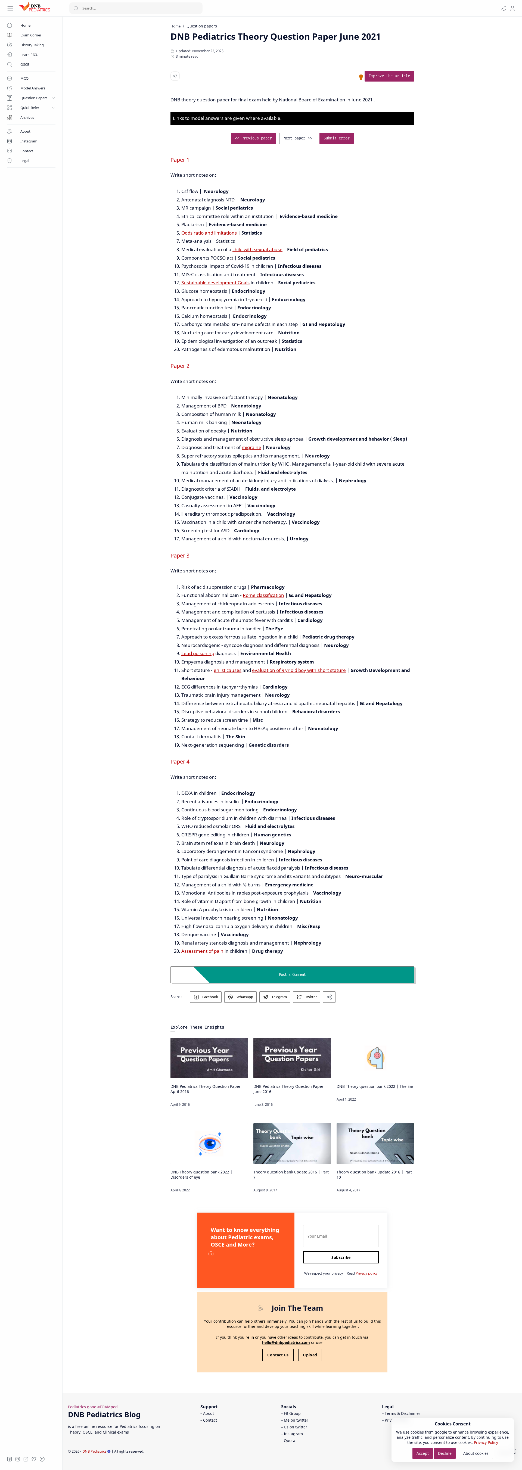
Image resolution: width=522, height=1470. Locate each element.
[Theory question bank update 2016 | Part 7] (292, 1143)
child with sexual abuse (257, 249)
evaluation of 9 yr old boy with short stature (299, 670)
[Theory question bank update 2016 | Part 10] (375, 1143)
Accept (423, 1453)
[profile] (512, 8)
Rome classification (263, 595)
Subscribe (341, 1257)
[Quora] (42, 1459)
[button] (504, 8)
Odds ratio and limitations (209, 233)
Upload (310, 1354)
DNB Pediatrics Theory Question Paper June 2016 (288, 1089)
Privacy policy (367, 1273)
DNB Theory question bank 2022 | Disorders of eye (201, 1174)
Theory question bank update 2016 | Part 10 (374, 1174)
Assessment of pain (202, 951)
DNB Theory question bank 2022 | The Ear (375, 1086)
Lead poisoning (197, 653)
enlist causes (227, 670)
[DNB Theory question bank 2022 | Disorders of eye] (209, 1143)
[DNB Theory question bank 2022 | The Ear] (375, 1058)
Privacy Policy (486, 1442)
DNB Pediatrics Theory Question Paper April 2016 (205, 1089)
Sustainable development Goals (215, 282)
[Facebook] (9, 1459)
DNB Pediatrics (94, 1451)
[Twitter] (34, 1459)
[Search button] (75, 8)
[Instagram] (17, 1459)
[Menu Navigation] (10, 8)
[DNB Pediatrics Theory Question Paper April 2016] (209, 1058)
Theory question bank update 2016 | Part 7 (291, 1174)
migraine (251, 447)
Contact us (277, 1354)
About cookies (476, 1453)
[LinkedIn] (26, 1459)
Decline (445, 1453)
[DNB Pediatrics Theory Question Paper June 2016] (292, 1058)
